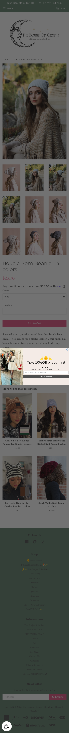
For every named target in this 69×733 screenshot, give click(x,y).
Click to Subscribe (46, 376)
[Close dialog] (67, 349)
